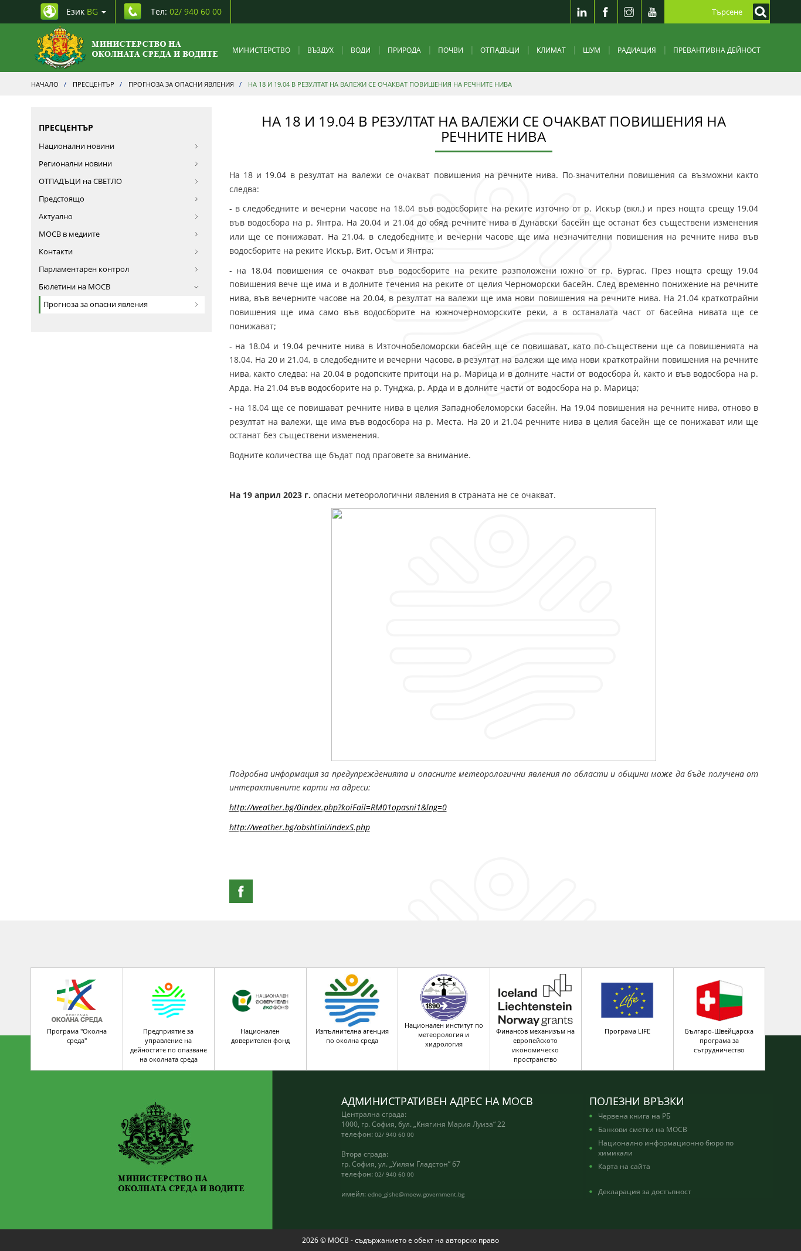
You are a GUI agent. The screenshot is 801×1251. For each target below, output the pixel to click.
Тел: (186, 11)
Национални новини (76, 146)
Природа (404, 49)
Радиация (636, 49)
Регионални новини (75, 164)
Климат (551, 49)
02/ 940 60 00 (394, 1134)
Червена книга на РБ (634, 1115)
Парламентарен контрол (84, 269)
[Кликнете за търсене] (758, 12)
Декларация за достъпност (644, 1191)
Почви (450, 49)
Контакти (56, 252)
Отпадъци (500, 49)
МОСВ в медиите (69, 234)
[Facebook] (605, 11)
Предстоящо (61, 199)
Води (361, 49)
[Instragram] (629, 11)
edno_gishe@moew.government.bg (416, 1194)
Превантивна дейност (717, 49)
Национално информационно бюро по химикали (666, 1147)
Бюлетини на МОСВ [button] (74, 287)
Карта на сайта (624, 1166)
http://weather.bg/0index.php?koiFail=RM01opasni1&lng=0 (338, 807)
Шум (591, 49)
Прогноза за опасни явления (95, 304)
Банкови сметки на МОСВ (642, 1129)
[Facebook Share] (241, 891)
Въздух (320, 49)
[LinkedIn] (582, 11)
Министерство (261, 49)
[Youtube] (652, 11)
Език (82, 11)
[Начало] (126, 47)
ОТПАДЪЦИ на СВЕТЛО (80, 181)
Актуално (56, 216)
